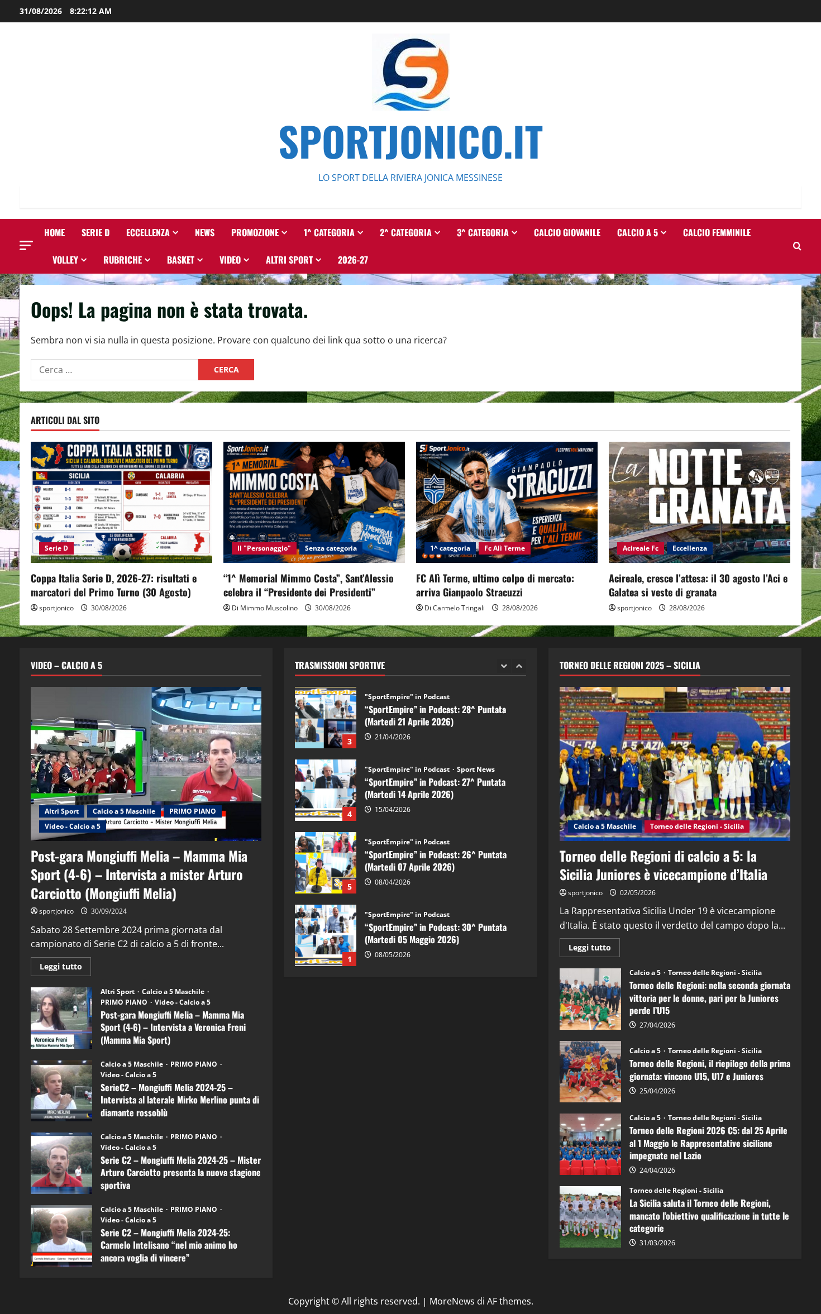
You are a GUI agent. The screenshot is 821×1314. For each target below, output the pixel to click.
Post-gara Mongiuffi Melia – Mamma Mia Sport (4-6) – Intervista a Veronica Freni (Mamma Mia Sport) (61, 1018)
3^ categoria (483, 232)
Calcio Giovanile (567, 232)
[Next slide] (519, 666)
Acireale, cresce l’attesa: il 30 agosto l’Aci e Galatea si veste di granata (698, 585)
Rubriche (122, 259)
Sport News (476, 697)
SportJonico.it (410, 140)
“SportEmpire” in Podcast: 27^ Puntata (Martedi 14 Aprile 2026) (325, 717)
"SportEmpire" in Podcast (408, 697)
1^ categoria (329, 232)
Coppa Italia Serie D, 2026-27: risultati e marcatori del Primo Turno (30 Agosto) (114, 585)
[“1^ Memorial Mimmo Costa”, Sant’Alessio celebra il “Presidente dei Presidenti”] (314, 502)
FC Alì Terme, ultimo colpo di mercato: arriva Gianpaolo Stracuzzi (495, 585)
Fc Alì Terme (504, 548)
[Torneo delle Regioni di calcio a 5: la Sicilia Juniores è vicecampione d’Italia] (675, 764)
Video (230, 259)
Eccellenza (148, 232)
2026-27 (353, 259)
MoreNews (452, 1301)
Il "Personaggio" (264, 548)
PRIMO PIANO (192, 811)
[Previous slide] (504, 666)
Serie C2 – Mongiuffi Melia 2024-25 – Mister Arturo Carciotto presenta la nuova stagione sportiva (61, 1163)
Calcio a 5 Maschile (124, 811)
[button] (26, 245)
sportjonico (56, 608)
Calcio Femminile (717, 232)
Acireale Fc (640, 548)
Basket (180, 259)
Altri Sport (289, 259)
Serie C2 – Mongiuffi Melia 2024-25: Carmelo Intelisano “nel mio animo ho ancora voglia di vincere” (61, 1236)
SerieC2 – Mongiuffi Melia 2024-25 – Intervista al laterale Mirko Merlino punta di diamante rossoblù (61, 1090)
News (204, 232)
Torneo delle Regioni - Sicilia (697, 826)
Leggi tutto (65, 968)
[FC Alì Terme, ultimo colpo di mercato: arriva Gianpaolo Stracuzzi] (507, 502)
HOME (54, 232)
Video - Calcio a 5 (73, 826)
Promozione (255, 232)
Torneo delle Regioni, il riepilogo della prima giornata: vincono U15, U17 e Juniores (590, 1071)
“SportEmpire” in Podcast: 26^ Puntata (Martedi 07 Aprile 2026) (325, 790)
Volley (65, 259)
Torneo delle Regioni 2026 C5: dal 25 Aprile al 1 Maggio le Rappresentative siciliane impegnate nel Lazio (590, 1144)
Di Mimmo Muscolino (265, 608)
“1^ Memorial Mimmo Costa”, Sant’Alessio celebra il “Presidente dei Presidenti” (308, 585)
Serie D (95, 232)
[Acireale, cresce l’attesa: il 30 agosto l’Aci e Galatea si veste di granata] (699, 502)
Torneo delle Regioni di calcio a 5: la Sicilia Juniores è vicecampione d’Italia (663, 865)
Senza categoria (331, 548)
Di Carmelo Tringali (454, 608)
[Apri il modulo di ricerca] (797, 246)
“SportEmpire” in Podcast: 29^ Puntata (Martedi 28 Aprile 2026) (325, 935)
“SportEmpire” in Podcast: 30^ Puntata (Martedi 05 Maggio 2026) (325, 862)
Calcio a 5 (637, 232)
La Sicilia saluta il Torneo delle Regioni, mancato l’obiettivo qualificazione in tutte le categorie (590, 1217)
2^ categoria (406, 232)
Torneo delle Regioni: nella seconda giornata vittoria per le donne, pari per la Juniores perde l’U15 (590, 999)
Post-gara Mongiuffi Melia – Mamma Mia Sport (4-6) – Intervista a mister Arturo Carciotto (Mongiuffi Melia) (139, 874)
